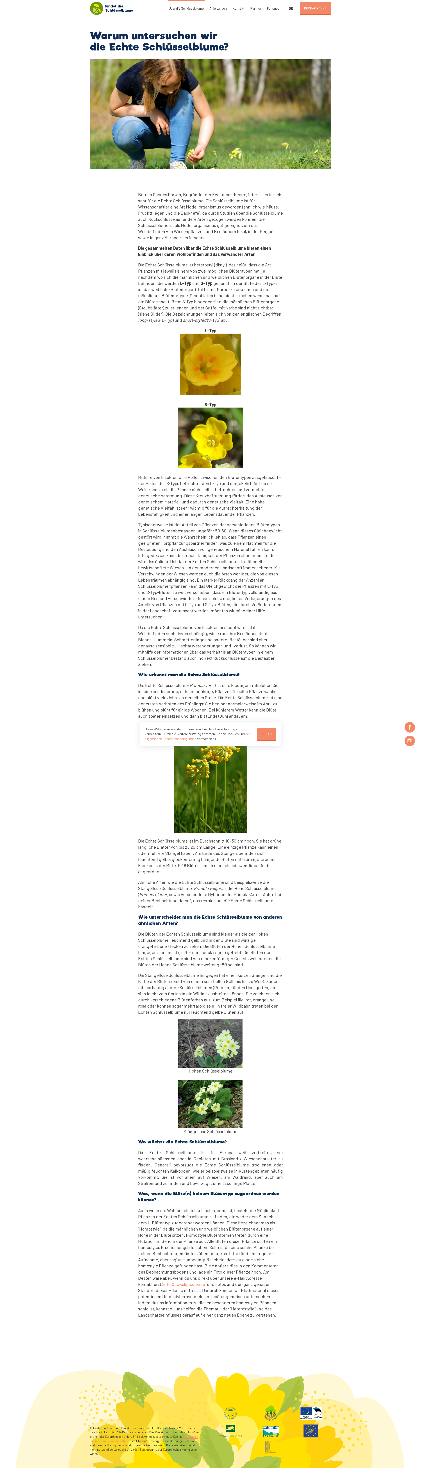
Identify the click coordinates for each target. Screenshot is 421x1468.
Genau (267, 734)
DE (291, 8)
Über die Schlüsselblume (186, 8)
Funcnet (273, 8)
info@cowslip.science (184, 1284)
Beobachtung (315, 8)
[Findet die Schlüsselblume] (96, 8)
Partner (255, 8)
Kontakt (238, 8)
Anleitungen (218, 8)
